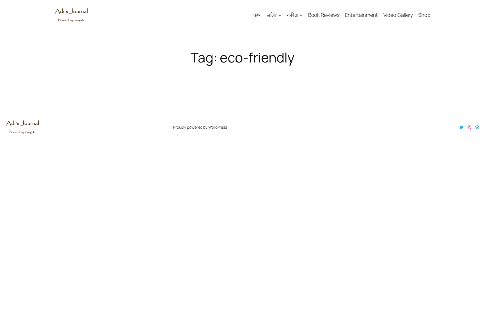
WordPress (217, 127)
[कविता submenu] (301, 15)
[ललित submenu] (280, 15)
